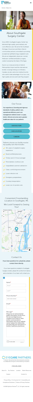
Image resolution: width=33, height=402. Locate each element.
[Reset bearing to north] (4, 216)
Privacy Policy (7, 380)
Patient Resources (26, 370)
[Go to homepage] (9, 2)
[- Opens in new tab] (16, 357)
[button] (31, 3)
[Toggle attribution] (30, 250)
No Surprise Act (16, 380)
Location (18, 370)
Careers (16, 137)
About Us (4, 370)
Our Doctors (16, 125)
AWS (25, 249)
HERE (27, 249)
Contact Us (24, 374)
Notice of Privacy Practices (23, 382)
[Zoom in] (4, 211)
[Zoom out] (4, 214)
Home (3, 8)
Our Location (16, 131)
